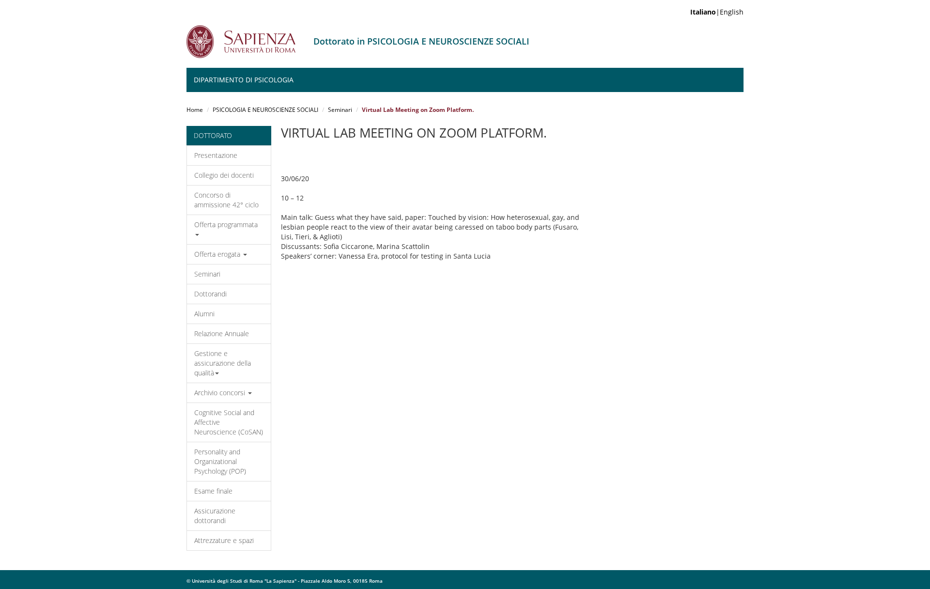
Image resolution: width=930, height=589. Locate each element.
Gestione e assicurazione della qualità (222, 363)
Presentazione (215, 155)
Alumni (204, 313)
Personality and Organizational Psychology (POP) (220, 461)
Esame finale (213, 491)
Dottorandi (210, 293)
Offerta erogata (218, 254)
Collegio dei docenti (224, 175)
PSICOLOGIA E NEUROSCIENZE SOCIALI (265, 110)
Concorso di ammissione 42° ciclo (226, 199)
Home (194, 110)
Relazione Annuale (221, 333)
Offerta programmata (226, 224)
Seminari (340, 110)
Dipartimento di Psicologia (244, 79)
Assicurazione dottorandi (214, 515)
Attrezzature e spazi (224, 540)
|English (717, 11)
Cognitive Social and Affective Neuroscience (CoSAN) (228, 422)
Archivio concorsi (220, 392)
